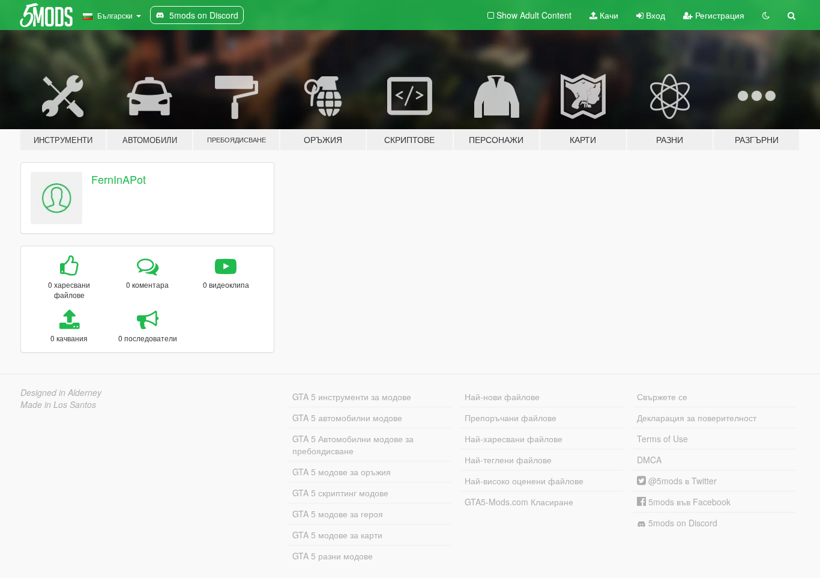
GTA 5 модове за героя (337, 514)
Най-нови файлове (502, 397)
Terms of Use (662, 439)
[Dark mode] (766, 15)
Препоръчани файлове (510, 418)
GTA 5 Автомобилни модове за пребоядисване (353, 445)
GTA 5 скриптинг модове (340, 493)
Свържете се (662, 397)
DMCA (649, 460)
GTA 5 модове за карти (337, 535)
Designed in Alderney (60, 392)
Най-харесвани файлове (513, 439)
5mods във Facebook (688, 502)
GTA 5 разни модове (332, 556)
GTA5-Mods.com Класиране (519, 502)
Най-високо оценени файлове (524, 481)
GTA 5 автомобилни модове (347, 418)
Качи (607, 15)
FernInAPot (118, 179)
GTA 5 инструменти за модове (351, 397)
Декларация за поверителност (696, 418)
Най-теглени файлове (508, 460)
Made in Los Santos (58, 404)
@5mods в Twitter (681, 481)
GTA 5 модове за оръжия (341, 472)
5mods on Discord (681, 523)
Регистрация (718, 15)
